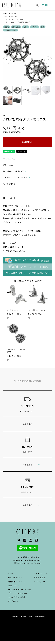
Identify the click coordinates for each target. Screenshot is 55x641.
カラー (13, 19)
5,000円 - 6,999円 (24, 22)
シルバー (23, 19)
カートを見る (39, 577)
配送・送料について (16, 581)
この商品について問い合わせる (15, 177)
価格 (12, 22)
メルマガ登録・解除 (16, 597)
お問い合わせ (39, 581)
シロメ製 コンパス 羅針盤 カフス (16, 350)
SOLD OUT (27, 141)
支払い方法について (16, 577)
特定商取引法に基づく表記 (13, 171)
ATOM (15, 601)
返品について (8, 165)
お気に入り (10, 158)
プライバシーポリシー (17, 593)
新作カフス (15, 16)
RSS (9, 601)
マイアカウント (40, 573)
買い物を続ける (9, 183)
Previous (7, 60)
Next (48, 60)
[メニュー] (51, 5)
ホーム (5, 13)
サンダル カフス (12, 310)
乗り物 (13, 13)
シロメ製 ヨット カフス (36, 310)
